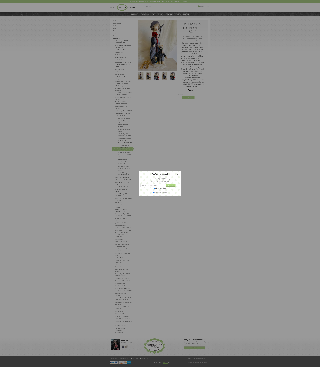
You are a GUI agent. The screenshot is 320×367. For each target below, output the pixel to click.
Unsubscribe (163, 188)
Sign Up (157, 188)
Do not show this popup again (160, 192)
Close (177, 174)
